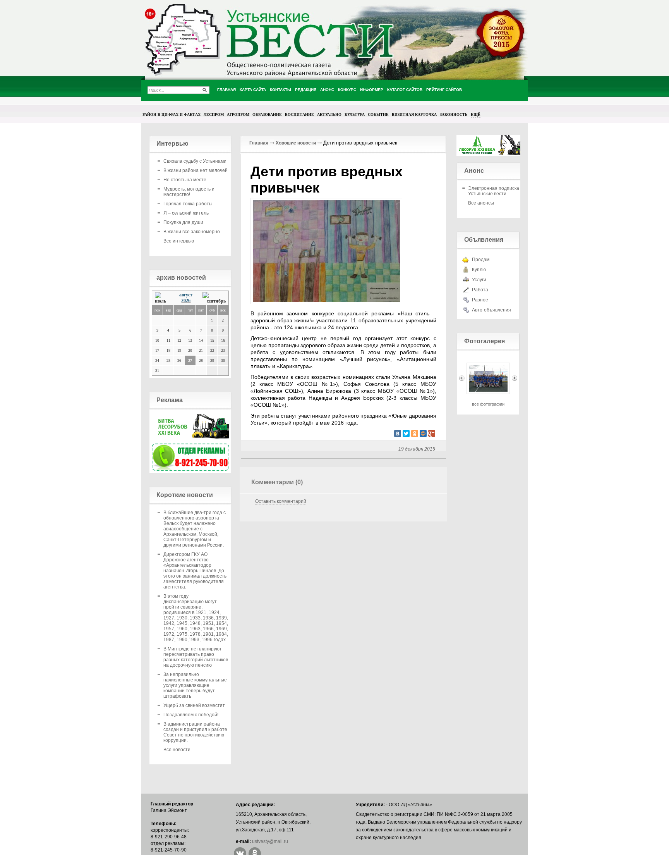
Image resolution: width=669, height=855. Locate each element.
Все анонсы (481, 203)
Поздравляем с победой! (190, 714)
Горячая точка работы (188, 203)
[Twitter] (406, 433)
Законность (454, 114)
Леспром (214, 114)
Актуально (329, 114)
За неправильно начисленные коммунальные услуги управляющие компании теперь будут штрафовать (195, 685)
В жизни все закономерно (191, 231)
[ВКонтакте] (397, 433)
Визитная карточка (414, 114)
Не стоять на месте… (187, 179)
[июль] (162, 298)
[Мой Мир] (423, 433)
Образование (267, 114)
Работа (480, 289)
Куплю (479, 269)
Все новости (176, 749)
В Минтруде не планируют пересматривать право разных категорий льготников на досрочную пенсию (195, 657)
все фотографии (488, 404)
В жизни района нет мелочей (195, 170)
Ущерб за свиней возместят (194, 705)
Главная (258, 143)
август (185, 295)
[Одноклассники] (414, 433)
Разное (480, 300)
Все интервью (178, 241)
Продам (480, 259)
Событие (378, 114)
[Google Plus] (431, 433)
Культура (355, 114)
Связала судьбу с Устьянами (194, 161)
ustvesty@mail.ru (270, 841)
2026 (185, 300)
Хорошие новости (296, 143)
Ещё (475, 114)
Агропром (238, 114)
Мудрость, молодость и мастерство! (188, 191)
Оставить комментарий (280, 501)
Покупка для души (183, 222)
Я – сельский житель (186, 213)
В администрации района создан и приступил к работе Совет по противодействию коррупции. (195, 732)
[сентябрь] (214, 298)
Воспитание (299, 114)
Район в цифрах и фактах (171, 114)
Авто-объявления (491, 310)
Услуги (479, 279)
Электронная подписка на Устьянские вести (497, 191)
